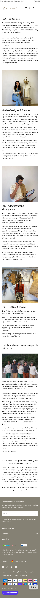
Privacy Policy (6, 521)
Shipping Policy (7, 575)
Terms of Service (28, 519)
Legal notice (6, 572)
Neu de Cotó (11, 588)
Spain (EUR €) (19, 561)
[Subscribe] (36, 514)
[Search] (26, 8)
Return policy (29, 572)
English (4, 561)
